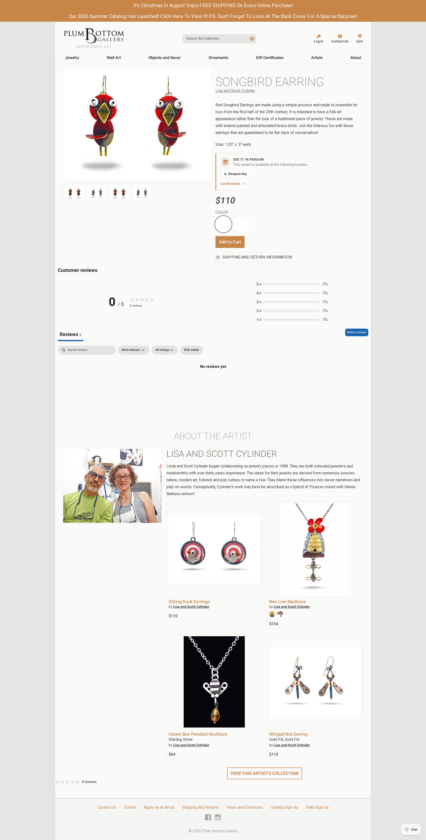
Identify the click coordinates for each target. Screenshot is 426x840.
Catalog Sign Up (284, 807)
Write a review (356, 332)
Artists (317, 57)
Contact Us (107, 807)
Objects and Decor (164, 57)
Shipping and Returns (200, 807)
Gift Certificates (270, 57)
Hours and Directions (245, 807)
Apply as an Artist (159, 807)
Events (130, 807)
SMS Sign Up (317, 807)
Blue (237, 219)
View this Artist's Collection (265, 773)
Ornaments (218, 57)
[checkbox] (191, 350)
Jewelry (72, 57)
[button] (292, 284)
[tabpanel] (213, 383)
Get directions (230, 184)
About (355, 57)
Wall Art (114, 57)
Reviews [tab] (70, 334)
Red (218, 219)
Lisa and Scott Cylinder (235, 90)
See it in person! (249, 159)
